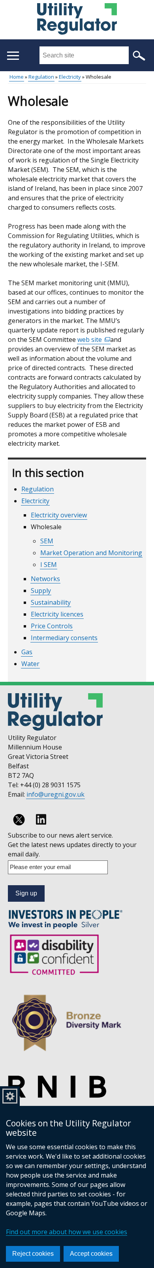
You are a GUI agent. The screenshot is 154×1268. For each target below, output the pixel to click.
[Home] (76, 20)
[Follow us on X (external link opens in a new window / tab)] (19, 819)
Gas (26, 652)
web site (94, 339)
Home (16, 76)
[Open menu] (13, 55)
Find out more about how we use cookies (66, 1231)
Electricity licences (57, 614)
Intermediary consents (64, 637)
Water (30, 663)
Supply (41, 590)
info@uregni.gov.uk (55, 794)
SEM (46, 541)
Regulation (41, 76)
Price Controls (52, 626)
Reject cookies (33, 1253)
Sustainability (51, 602)
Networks (45, 578)
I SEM (48, 564)
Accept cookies (91, 1253)
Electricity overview (59, 515)
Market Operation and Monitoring (91, 552)
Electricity (70, 76)
